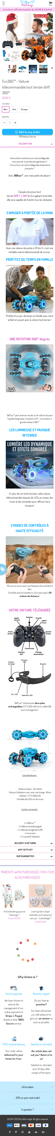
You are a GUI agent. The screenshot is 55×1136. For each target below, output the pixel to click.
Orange (24, 109)
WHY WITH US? (25, 849)
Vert (14, 109)
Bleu (6, 109)
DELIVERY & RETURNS (25, 843)
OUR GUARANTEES (25, 856)
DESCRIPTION (25, 143)
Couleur (6, 103)
